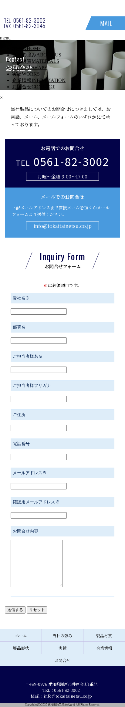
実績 (26, 73)
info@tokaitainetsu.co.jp (63, 225)
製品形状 (29, 67)
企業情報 (39, 80)
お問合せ (33, 86)
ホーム (26, 48)
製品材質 (35, 61)
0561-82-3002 (29, 20)
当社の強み (36, 54)
